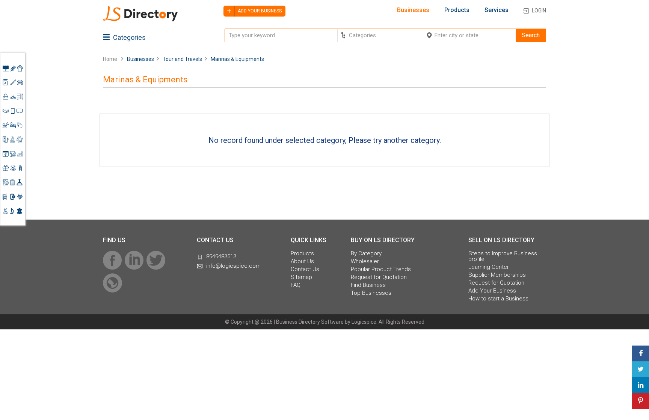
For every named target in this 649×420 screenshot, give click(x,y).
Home (110, 59)
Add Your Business (492, 291)
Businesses (413, 10)
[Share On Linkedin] (640, 385)
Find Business (368, 285)
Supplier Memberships (497, 275)
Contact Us (305, 269)
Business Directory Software (310, 322)
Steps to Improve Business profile (502, 256)
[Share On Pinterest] (640, 401)
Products (456, 10)
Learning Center (488, 267)
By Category (366, 253)
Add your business (259, 11)
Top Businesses (371, 293)
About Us (302, 261)
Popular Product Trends (381, 269)
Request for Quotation (379, 277)
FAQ (295, 285)
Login (539, 11)
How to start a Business (498, 299)
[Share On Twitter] (640, 369)
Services (496, 10)
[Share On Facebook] (640, 353)
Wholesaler (365, 261)
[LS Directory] (140, 20)
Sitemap (301, 277)
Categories (129, 37)
